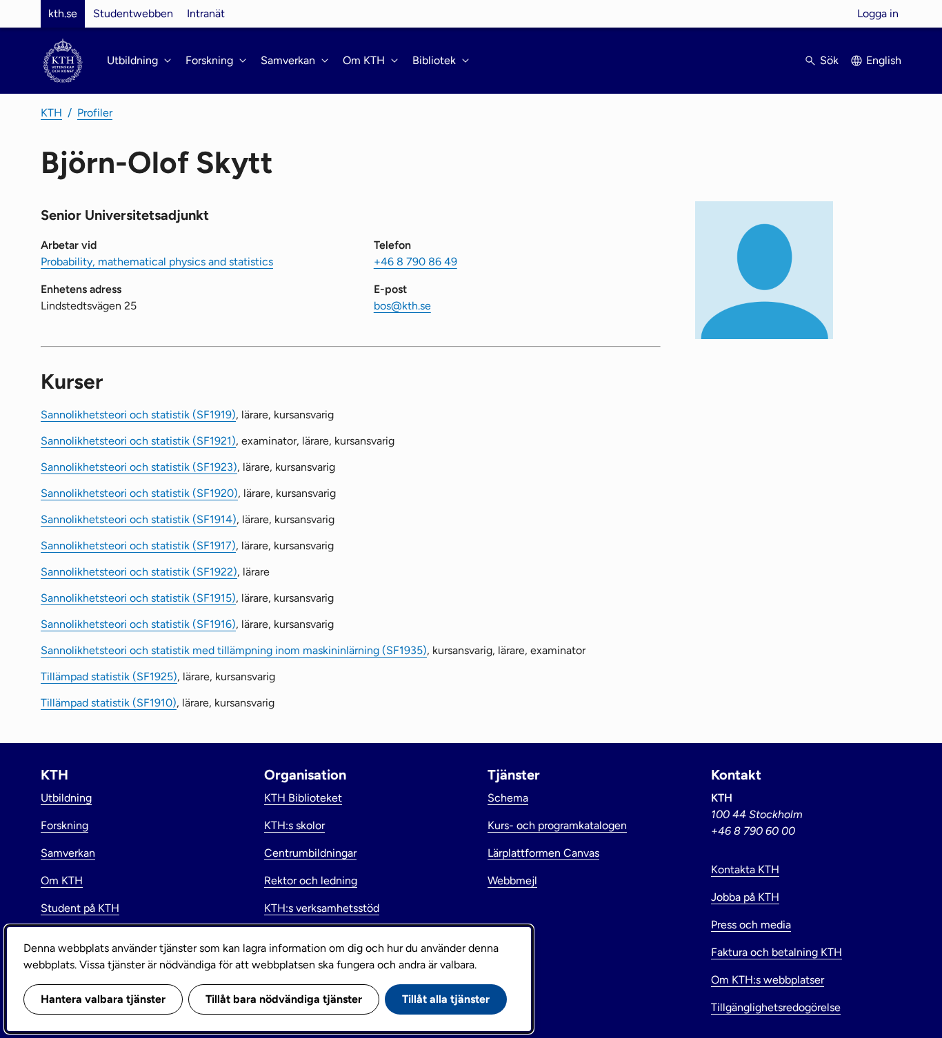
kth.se (62, 13)
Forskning (64, 825)
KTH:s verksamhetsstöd (321, 908)
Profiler (94, 112)
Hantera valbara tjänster (103, 999)
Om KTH (62, 880)
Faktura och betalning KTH (776, 952)
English (883, 60)
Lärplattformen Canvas (543, 852)
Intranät (206, 13)
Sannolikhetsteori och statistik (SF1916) (138, 624)
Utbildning (66, 797)
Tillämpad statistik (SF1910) (109, 702)
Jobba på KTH (745, 897)
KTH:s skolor (294, 825)
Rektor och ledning (310, 880)
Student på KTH (80, 908)
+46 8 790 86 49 (415, 261)
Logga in (878, 13)
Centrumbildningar (310, 852)
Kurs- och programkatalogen (557, 825)
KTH (51, 112)
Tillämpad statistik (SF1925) (109, 676)
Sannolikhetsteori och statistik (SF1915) (138, 597)
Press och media (751, 924)
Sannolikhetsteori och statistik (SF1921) (138, 440)
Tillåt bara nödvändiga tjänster (284, 999)
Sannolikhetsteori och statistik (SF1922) (139, 571)
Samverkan (68, 852)
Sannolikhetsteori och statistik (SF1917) (138, 545)
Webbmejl (512, 880)
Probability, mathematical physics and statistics (157, 261)
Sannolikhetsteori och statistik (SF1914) (139, 519)
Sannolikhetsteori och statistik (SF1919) (138, 414)
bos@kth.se (402, 305)
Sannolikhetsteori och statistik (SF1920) (139, 493)
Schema (508, 797)
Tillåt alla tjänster (446, 999)
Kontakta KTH (745, 869)
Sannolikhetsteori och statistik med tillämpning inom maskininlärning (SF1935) (234, 650)
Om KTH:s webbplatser (767, 979)
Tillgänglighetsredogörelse (776, 1007)
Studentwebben (133, 13)
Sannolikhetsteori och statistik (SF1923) (139, 467)
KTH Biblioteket (303, 797)
